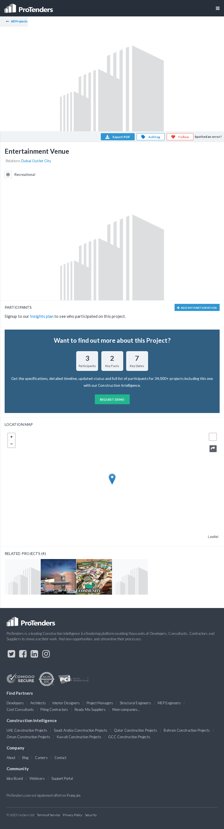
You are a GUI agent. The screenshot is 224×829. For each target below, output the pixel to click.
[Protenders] (29, 6)
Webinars (37, 778)
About (11, 757)
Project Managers (100, 703)
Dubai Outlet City (36, 161)
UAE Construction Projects (27, 730)
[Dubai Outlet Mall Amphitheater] (130, 577)
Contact (60, 757)
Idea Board (15, 778)
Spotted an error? (208, 137)
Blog (25, 757)
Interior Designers (66, 703)
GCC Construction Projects (129, 737)
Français (74, 795)
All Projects (19, 21)
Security (91, 815)
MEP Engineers (169, 703)
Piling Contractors (54, 709)
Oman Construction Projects (28, 737)
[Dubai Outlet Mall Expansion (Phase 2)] (58, 577)
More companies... (126, 709)
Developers (15, 703)
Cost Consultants (20, 709)
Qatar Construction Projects (135, 730)
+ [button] (11, 436)
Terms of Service (48, 815)
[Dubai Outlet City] (94, 577)
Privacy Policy (72, 815)
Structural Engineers (135, 703)
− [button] (11, 443)
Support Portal (62, 778)
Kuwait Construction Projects (79, 737)
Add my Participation (198, 307)
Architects (38, 703)
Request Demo (112, 399)
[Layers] (212, 436)
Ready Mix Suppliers (90, 709)
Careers (41, 757)
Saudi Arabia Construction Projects (80, 730)
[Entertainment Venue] (22, 577)
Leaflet (213, 536)
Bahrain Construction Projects (187, 730)
